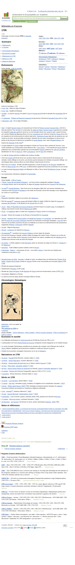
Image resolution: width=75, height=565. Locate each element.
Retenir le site (32, 11)
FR (65, 11)
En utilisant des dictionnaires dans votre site (50, 11)
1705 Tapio (5, 514)
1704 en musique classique (12, 448)
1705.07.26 (5, 478)
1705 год (4, 491)
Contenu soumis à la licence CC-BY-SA (11, 441)
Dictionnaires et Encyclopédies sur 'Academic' (30, 15)
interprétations (32, 21)
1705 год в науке (7, 484)
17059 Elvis (61, 448)
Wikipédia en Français (19, 21)
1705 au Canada (6, 503)
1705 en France (6, 497)
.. (6, 415)
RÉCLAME (34, 525)
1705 (31, 441)
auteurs (49, 441)
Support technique (27, 525)
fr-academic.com (6, 20)
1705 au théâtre (6, 509)
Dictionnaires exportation (7, 527)
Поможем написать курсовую (19, 446)
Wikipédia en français (40, 441)
